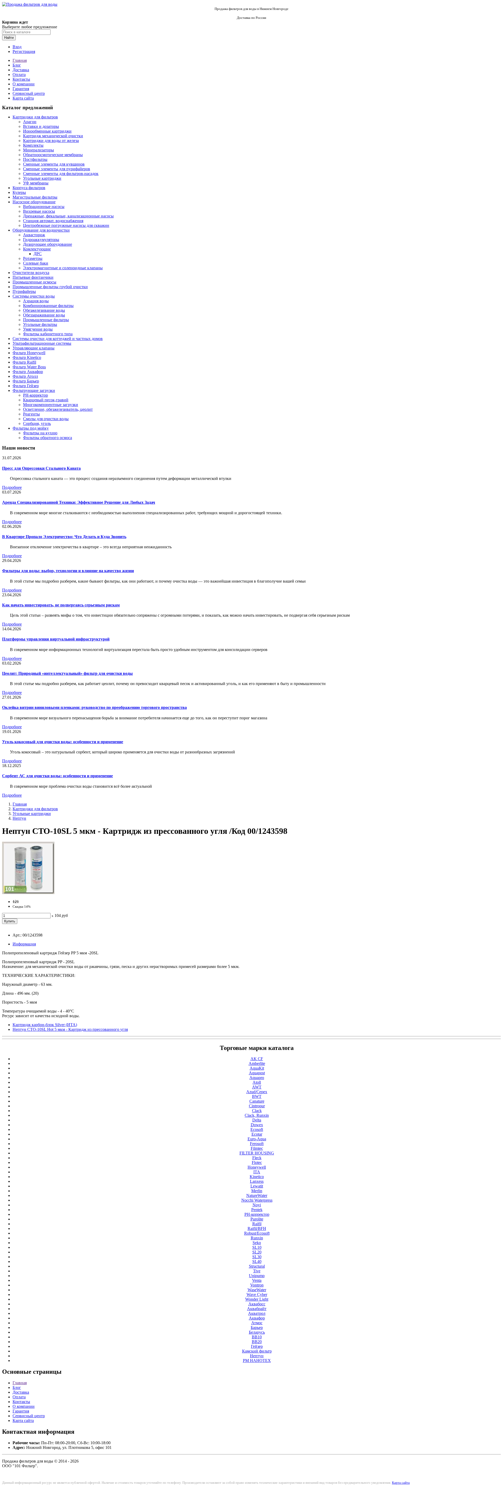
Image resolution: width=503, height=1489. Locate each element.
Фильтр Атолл (25, 376)
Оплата (19, 74)
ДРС (38, 253)
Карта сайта (23, 98)
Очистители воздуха (31, 272)
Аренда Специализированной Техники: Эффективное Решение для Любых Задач (78, 502)
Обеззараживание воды (44, 315)
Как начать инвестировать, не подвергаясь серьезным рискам (61, 605)
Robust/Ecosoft (257, 1233)
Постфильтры (35, 159)
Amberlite (257, 1063)
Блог (17, 65)
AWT (256, 1087)
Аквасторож (34, 235)
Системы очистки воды (34, 296)
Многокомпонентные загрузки (50, 404)
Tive (256, 1271)
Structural (257, 1266)
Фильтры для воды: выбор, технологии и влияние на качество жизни (68, 570)
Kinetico (257, 1176)
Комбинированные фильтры (48, 305)
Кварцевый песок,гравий (45, 400)
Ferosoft (257, 1143)
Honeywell (257, 1167)
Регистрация (24, 51)
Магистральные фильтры (35, 197)
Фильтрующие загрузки (34, 390)
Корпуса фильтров (29, 187)
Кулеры (19, 192)
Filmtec (257, 1148)
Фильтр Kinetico (27, 357)
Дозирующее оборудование (47, 244)
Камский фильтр (257, 1351)
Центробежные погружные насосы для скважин (66, 225)
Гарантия (21, 88)
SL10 (256, 1247)
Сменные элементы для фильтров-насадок (61, 173)
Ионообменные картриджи (47, 131)
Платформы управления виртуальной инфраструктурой (56, 639)
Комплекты (33, 145)
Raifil (256, 1224)
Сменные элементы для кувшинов (54, 164)
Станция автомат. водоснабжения (53, 220)
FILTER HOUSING (256, 1153)
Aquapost (257, 1073)
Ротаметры (32, 258)
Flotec (257, 1162)
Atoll (257, 1082)
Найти (9, 38)
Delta (256, 1120)
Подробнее (12, 487)
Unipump (257, 1275)
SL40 (256, 1261)
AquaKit (257, 1068)
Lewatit (256, 1186)
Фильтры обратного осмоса (47, 437)
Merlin (256, 1191)
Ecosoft (256, 1129)
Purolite (256, 1219)
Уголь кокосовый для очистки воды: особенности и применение (62, 742)
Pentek (257, 1209)
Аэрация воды (36, 301)
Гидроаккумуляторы (41, 239)
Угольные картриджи (42, 178)
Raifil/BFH (257, 1228)
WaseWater (257, 1290)
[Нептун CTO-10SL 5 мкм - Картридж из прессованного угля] (28, 892)
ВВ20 (257, 1341)
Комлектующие (37, 249)
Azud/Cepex (256, 1092)
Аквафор (257, 1318)
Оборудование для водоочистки (41, 230)
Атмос (257, 1323)
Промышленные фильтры (46, 319)
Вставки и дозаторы (41, 126)
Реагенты (31, 414)
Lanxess (257, 1181)
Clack (257, 1110)
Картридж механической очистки (53, 136)
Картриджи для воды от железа (51, 140)
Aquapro (256, 1077)
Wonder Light (256, 1299)
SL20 (256, 1252)
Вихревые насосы (39, 211)
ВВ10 (257, 1337)
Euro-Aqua (257, 1139)
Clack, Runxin (257, 1115)
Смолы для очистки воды (46, 419)
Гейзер (257, 1346)
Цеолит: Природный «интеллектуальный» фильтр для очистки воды (67, 673)
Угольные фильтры (40, 324)
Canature (256, 1101)
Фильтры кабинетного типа (48, 334)
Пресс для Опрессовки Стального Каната (41, 468)
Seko (257, 1242)
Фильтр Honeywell (29, 353)
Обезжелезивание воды (44, 310)
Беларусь (257, 1332)
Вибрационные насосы (43, 206)
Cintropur (257, 1106)
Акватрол (256, 1313)
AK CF (256, 1058)
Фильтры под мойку (31, 428)
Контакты (21, 79)
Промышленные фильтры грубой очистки (50, 286)
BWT (256, 1096)
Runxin (257, 1238)
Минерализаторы (38, 150)
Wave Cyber (257, 1294)
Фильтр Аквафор (28, 371)
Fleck (256, 1158)
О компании (24, 84)
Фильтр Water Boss (29, 367)
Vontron (257, 1285)
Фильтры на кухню (40, 433)
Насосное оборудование (34, 202)
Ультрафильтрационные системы (42, 343)
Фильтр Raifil (24, 362)
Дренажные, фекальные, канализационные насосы (68, 216)
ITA (256, 1172)
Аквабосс (256, 1304)
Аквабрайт (256, 1308)
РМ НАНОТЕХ (257, 1360)
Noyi (257, 1205)
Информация (24, 944)
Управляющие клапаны (33, 348)
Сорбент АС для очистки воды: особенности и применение (57, 776)
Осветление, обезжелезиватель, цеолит (58, 409)
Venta (256, 1280)
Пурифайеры (24, 291)
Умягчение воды (38, 329)
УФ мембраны (35, 183)
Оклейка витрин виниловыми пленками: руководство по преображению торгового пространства (94, 707)
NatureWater (256, 1195)
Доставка (21, 70)
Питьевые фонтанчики (33, 277)
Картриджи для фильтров (35, 117)
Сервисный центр (29, 93)
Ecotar (257, 1134)
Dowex (257, 1125)
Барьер (257, 1327)
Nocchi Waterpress (256, 1200)
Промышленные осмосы (34, 282)
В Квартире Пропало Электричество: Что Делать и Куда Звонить (64, 536)
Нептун (19, 818)
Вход (17, 47)
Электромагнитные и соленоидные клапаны (63, 268)
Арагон (29, 121)
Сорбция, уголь (37, 423)
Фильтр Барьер (26, 381)
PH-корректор (35, 395)
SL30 (256, 1257)
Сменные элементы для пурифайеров (56, 169)
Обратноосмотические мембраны (53, 154)
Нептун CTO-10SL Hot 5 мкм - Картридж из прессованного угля (70, 1029)
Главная (20, 60)
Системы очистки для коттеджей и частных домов (58, 338)
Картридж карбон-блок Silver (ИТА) (45, 1024)
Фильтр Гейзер (26, 386)
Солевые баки (35, 263)
